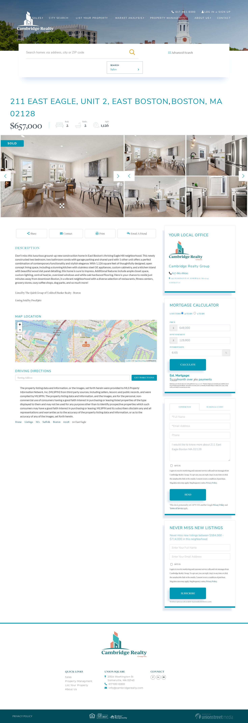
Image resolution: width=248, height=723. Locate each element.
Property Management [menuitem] (168, 18)
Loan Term (175, 313)
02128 (66, 422)
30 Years (188, 313)
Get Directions (144, 377)
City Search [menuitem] (58, 18)
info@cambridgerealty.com (126, 687)
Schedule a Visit (214, 407)
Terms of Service (176, 508)
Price (172, 322)
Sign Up (224, 12)
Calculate (188, 364)
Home (18, 422)
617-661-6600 (180, 273)
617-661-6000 (185, 12)
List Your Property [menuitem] (92, 18)
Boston (56, 422)
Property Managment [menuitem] (78, 681)
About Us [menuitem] (202, 18)
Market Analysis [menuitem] (129, 18)
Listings (29, 422)
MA (38, 422)
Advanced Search (182, 53)
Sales (113, 69)
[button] (132, 52)
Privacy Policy (211, 482)
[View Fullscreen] (19, 337)
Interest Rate (177, 347)
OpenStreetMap (140, 361)
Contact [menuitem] (224, 18)
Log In (209, 12)
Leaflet (128, 361)
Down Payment (177, 334)
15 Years (200, 313)
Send (188, 494)
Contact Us (174, 282)
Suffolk (46, 422)
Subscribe (188, 593)
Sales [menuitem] (37, 18)
